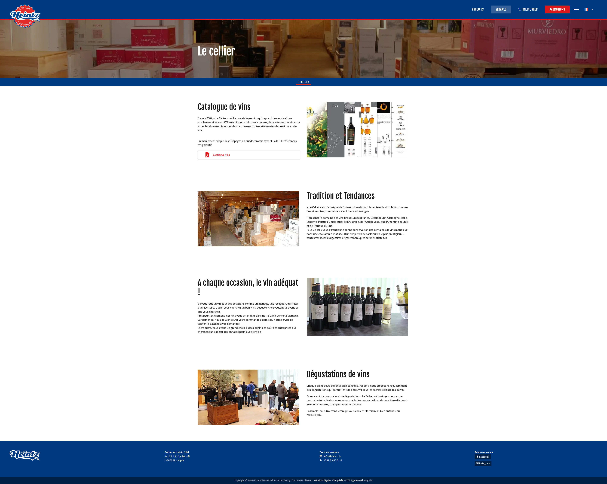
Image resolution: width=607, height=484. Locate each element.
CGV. (347, 480)
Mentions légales (322, 480)
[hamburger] (576, 9)
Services (501, 9)
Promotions (557, 9)
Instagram (484, 463)
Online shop (530, 9)
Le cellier (303, 81)
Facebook (484, 456)
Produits (478, 9)
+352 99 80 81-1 (333, 460)
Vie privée (338, 480)
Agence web (357, 480)
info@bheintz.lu (332, 456)
